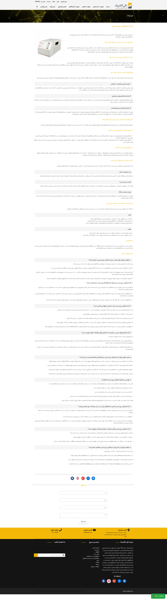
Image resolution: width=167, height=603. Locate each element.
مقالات (53, 2)
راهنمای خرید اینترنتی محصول (91, 558)
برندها (108, 7)
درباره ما (49, 2)
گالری (58, 2)
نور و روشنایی (43, 7)
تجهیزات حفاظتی (86, 7)
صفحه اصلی (40, 16)
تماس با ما (43, 2)
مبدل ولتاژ (52, 7)
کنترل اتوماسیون (62, 7)
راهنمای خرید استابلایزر (92, 556)
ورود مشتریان (64, 2)
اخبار (98, 560)
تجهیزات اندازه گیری (98, 7)
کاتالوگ (97, 552)
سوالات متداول (95, 567)
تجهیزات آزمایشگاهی (74, 7)
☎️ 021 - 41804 (158, 596)
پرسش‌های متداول (128, 591)
